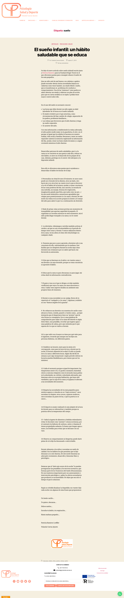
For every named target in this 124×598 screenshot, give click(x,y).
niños (54, 561)
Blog (77, 20)
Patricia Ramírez (48, 73)
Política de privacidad (102, 568)
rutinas (62, 561)
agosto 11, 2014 (72, 60)
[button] (32, 20)
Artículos (55, 44)
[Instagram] (14, 581)
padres (58, 561)
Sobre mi (22, 20)
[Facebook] (22, 581)
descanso (45, 561)
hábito (50, 561)
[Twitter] (25, 581)
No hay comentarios (63, 63)
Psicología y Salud (66, 44)
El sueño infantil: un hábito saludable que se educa (62, 52)
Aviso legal (102, 570)
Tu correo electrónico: (50, 576)
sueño (66, 561)
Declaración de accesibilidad (102, 573)
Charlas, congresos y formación (62, 20)
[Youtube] (18, 581)
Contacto (101, 20)
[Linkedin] (29, 581)
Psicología (31, 20)
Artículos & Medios (88, 20)
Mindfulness (43, 20)
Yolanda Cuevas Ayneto (57, 60)
